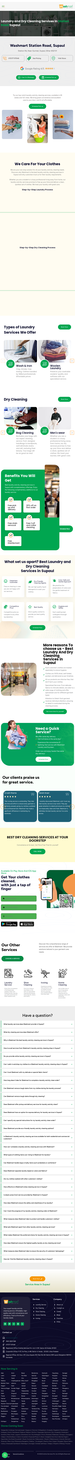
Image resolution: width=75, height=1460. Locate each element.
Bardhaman (4, 1411)
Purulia (44, 1411)
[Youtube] (18, 1324)
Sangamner (14, 1421)
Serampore (55, 1416)
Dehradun (55, 1409)
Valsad (23, 1386)
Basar (23, 1373)
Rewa (54, 1391)
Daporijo (54, 1411)
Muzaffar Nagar (57, 1406)
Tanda (23, 1401)
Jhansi (34, 1406)
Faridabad (45, 1386)
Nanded (34, 1414)
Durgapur (14, 1411)
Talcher (3, 1398)
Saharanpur (24, 1409)
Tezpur (44, 1378)
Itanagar (64, 1373)
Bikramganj (14, 1414)
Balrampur (55, 1403)
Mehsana (65, 1383)
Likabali (13, 1375)
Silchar (64, 1378)
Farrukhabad (5, 1406)
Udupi (13, 1391)
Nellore (3, 1381)
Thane (3, 1396)
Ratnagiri (65, 1393)
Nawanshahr (66, 1416)
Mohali (13, 1401)
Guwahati (35, 1378)
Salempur (4, 1414)
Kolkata (23, 1411)
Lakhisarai (55, 1381)
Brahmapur (35, 1398)
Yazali (13, 1378)
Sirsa (63, 1386)
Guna (64, 1414)
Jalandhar (35, 1401)
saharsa (13, 1383)
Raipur (34, 1383)
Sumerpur (45, 1419)
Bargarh (64, 1396)
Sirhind (44, 1401)
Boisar (23, 1396)
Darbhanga (55, 1414)
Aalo (2, 1373)
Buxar (43, 1381)
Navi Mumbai (56, 1419)
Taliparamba (25, 1391)
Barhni (44, 1403)
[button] (3, 361)
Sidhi (2, 1393)
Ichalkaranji (24, 1393)
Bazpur (64, 1409)
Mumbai (34, 1393)
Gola (22, 1406)
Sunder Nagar (15, 1388)
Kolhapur (3, 1421)
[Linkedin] (9, 1324)
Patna (64, 1381)
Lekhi (2, 1375)
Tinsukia (54, 1378)
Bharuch (54, 1383)
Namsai (34, 1375)
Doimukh (44, 1373)
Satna (64, 1391)
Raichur (34, 1419)
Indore (44, 1391)
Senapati (55, 1396)
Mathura (3, 1409)
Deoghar (34, 1388)
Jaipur (64, 1401)
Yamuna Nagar (5, 1388)
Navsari (34, 1386)
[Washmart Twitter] (22, 1324)
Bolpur (44, 1416)
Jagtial (23, 1403)
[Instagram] (13, 1324)
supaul (23, 1383)
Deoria (64, 1403)
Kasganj (44, 1421)
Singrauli (14, 1393)
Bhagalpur (35, 1381)
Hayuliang (55, 1373)
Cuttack (54, 1398)
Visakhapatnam (16, 1381)
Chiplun (13, 1396)
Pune (53, 1393)
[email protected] (11, 1338)
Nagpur (3, 1416)
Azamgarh (35, 1403)
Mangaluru (65, 1388)
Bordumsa (35, 1373)
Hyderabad (14, 1403)
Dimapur (64, 1419)
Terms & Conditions (18, 1454)
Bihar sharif (24, 1381)
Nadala (34, 1416)
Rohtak (54, 1386)
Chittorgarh (55, 1401)
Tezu (2, 1378)
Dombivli (44, 1414)
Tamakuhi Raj (36, 1409)
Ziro (22, 1378)
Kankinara (35, 1411)
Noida (64, 1406)
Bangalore (55, 1388)
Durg (22, 1421)
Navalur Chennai (6, 1403)
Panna (23, 1419)
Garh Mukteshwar (15, 1417)
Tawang (64, 1375)
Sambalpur (65, 1398)
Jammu (23, 1388)
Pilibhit (13, 1409)
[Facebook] (5, 1324)
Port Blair (24, 1375)
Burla (43, 1398)
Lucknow (44, 1406)
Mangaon (45, 1393)
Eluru (23, 1416)
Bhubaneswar (15, 1398)
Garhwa (44, 1388)
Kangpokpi (45, 1396)
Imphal (34, 1396)
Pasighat (54, 1375)
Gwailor (34, 1391)
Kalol (12, 1386)
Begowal (3, 1401)
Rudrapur (45, 1409)
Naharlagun (45, 1375)
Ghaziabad (14, 1406)
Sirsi (2, 1391)
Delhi (43, 1383)
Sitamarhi (24, 1414)
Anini (12, 1373)
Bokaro (34, 1421)
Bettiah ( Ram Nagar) (5, 1384)
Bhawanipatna (25, 1398)
